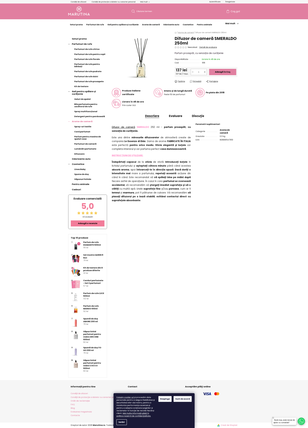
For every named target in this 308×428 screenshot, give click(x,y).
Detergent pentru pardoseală (89, 116)
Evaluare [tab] (175, 116)
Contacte (75, 415)
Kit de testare (81, 86)
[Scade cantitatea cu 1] (192, 72)
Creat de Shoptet (229, 425)
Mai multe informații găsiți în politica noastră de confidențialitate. (133, 414)
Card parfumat (82, 131)
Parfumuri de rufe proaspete (89, 81)
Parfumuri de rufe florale (87, 59)
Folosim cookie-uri (125, 397)
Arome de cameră (82, 121)
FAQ (73, 404)
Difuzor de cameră (123, 127)
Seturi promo (79, 38)
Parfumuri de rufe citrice (86, 49)
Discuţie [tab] (198, 116)
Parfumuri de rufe (82, 44)
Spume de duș (81, 174)
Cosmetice (78, 164)
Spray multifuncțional (85, 111)
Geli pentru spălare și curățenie (84, 92)
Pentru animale (80, 184)
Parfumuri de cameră (85, 144)
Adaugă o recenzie (87, 223)
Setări (121, 422)
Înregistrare (230, 1)
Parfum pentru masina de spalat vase (87, 137)
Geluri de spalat (82, 99)
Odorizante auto (81, 159)
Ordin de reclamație (80, 400)
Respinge (165, 399)
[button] (301, 421)
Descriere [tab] (152, 116)
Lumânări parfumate (85, 148)
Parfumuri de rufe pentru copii (89, 54)
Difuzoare (79, 154)
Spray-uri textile (82, 126)
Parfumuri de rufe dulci (86, 76)
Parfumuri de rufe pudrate (87, 71)
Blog (73, 408)
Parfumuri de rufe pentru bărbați (87, 65)
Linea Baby (80, 169)
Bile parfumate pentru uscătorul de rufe (85, 105)
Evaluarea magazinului (81, 411)
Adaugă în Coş (222, 72)
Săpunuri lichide (82, 179)
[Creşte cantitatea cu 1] (205, 72)
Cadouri (76, 189)
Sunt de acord (182, 399)
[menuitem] (76, 24)
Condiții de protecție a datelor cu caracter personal (113, 2)
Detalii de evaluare (208, 47)
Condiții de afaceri (78, 2)
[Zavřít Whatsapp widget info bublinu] (273, 417)
